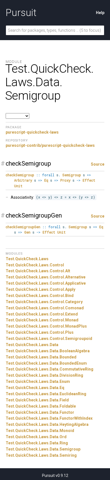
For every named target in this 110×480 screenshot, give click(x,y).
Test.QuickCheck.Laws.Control (35, 265)
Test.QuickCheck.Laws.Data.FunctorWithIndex (49, 418)
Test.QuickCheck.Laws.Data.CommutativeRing (49, 369)
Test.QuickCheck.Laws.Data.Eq (35, 387)
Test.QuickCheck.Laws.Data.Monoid (40, 430)
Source (97, 164)
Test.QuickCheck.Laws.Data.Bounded (41, 357)
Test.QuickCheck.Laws (27, 259)
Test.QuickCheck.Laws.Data (32, 344)
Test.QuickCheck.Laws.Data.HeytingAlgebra (47, 424)
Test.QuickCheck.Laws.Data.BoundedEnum (46, 363)
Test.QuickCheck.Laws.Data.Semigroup (43, 449)
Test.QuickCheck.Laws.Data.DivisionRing (44, 375)
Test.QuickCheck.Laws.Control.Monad (42, 320)
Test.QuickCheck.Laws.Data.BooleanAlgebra (48, 351)
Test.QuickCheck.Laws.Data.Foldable (41, 406)
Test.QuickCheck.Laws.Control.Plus (40, 332)
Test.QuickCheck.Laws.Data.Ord (36, 437)
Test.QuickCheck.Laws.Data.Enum (38, 381)
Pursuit (21, 12)
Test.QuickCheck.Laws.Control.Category (44, 302)
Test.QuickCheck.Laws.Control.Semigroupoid (49, 338)
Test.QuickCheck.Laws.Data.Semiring (41, 455)
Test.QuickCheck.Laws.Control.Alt (38, 271)
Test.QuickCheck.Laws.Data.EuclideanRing (46, 394)
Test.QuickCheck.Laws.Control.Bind (40, 295)
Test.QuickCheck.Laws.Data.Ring (37, 443)
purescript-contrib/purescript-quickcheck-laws (50, 145)
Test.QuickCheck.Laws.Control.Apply (40, 289)
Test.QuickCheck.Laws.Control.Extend (42, 314)
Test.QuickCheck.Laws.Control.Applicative (46, 283)
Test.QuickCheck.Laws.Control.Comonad (45, 308)
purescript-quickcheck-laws (32, 132)
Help (100, 12)
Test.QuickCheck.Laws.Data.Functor (40, 412)
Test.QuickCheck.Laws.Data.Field (37, 400)
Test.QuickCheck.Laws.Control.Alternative (45, 277)
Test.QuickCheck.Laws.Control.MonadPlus (46, 326)
